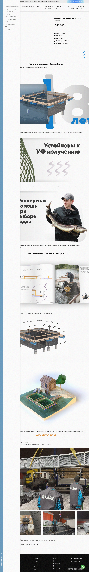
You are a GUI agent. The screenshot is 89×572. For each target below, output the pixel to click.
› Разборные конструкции (12, 6)
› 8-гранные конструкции (11, 9)
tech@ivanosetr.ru (52, 8)
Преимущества (38, 564)
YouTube (57, 558)
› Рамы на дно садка (10, 19)
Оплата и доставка (10, 24)
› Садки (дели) (9, 11)
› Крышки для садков (10, 16)
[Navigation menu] (2, 2)
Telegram (57, 568)
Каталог (36, 561)
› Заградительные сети (11, 14)
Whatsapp (57, 563)
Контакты (7, 29)
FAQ (6, 26)
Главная (7, 3)
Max (56, 566)
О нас (6, 21)
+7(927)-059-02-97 (77, 7)
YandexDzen (58, 561)
